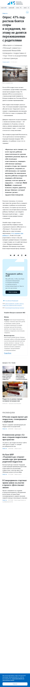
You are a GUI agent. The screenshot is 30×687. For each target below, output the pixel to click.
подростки (5, 305)
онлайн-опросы (19, 303)
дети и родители (9, 303)
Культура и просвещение (15, 403)
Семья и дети (5, 62)
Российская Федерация (11, 300)
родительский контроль (15, 305)
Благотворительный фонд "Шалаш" (14, 308)
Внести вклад (13, 292)
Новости (4, 13)
